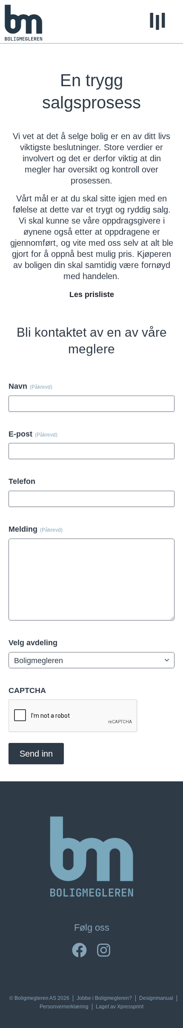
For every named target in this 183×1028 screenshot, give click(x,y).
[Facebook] (80, 950)
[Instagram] (104, 950)
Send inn (36, 753)
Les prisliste (91, 294)
